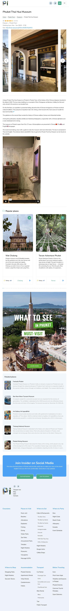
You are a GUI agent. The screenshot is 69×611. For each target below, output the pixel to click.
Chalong (20, 281)
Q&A (14, 494)
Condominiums (25, 582)
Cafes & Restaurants (43, 513)
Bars (54, 513)
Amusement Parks (26, 541)
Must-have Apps (58, 575)
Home (4, 17)
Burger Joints (41, 549)
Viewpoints (24, 555)
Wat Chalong (11, 255)
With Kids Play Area (43, 539)
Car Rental (40, 572)
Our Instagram (25, 476)
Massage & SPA (26, 558)
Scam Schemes (57, 594)
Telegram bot (17, 490)
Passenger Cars (42, 575)
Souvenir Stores (10, 579)
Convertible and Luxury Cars (44, 583)
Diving (23, 530)
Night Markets (25, 548)
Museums (19, 17)
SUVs (39, 578)
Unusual (40, 532)
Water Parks (25, 534)
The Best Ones (41, 517)
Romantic (40, 536)
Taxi (38, 601)
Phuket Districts (26, 572)
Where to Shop (10, 567)
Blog (14, 492)
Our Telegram (44, 476)
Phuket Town (11, 17)
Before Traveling (58, 567)
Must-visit (24, 513)
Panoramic (40, 526)
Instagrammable (42, 529)
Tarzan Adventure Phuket (50, 255)
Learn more (34, 366)
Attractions (24, 520)
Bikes (39, 594)
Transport (40, 567)
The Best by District (43, 520)
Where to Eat (42, 508)
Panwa (53, 281)
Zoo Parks (24, 537)
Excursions (6, 508)
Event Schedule (57, 530)
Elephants (24, 524)
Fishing (23, 527)
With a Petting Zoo (43, 542)
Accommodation (26, 567)
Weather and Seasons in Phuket (59, 580)
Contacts (15, 496)
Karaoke (55, 527)
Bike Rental (40, 591)
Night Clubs (56, 517)
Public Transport (42, 605)
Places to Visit (26, 508)
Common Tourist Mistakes (58, 589)
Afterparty (56, 524)
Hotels (23, 586)
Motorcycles (41, 598)
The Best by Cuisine (43, 523)
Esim (54, 572)
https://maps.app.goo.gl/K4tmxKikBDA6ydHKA (19, 28)
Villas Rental (25, 579)
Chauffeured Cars (42, 587)
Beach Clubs (56, 520)
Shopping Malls (10, 572)
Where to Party (58, 508)
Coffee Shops (41, 553)
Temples (23, 544)
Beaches (23, 517)
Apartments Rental (27, 575)
